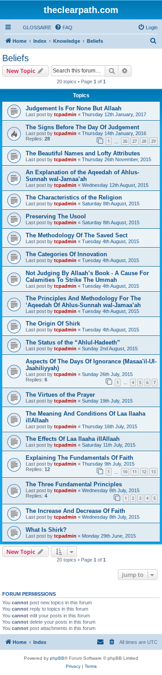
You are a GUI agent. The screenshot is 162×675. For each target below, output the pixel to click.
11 (134, 472)
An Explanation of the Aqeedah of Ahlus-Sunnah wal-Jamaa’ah (82, 175)
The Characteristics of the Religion (74, 197)
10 (125, 472)
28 (144, 141)
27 (134, 141)
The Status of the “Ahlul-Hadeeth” (73, 342)
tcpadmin (65, 114)
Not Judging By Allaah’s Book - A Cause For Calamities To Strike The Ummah (87, 276)
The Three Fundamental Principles (74, 484)
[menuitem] (33, 27)
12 (144, 472)
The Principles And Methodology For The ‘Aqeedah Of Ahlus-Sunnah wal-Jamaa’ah (83, 301)
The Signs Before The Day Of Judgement (82, 127)
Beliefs (15, 58)
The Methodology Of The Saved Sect (76, 235)
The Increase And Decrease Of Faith (75, 510)
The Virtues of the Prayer (60, 394)
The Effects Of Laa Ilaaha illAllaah (73, 438)
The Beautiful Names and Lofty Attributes (83, 153)
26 (125, 141)
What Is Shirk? (46, 529)
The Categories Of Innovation (66, 254)
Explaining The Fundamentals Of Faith (79, 457)
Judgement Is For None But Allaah (74, 108)
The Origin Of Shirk (53, 323)
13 (153, 472)
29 (153, 141)
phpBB (57, 658)
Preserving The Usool (56, 216)
